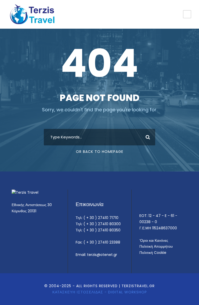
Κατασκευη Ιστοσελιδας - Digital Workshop (99, 292)
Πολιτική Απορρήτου (156, 246)
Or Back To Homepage (99, 151)
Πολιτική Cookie (152, 252)
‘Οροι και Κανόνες (153, 240)
